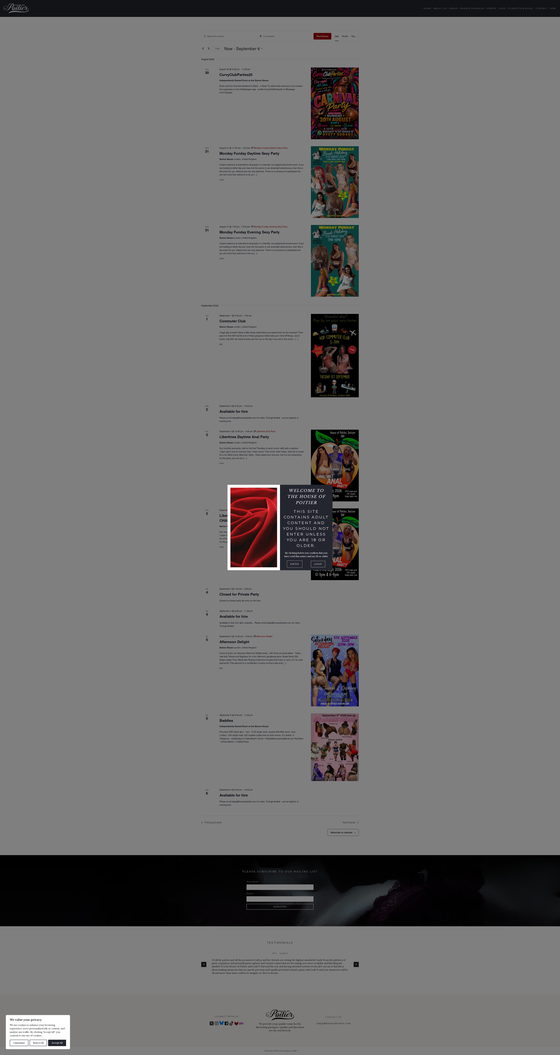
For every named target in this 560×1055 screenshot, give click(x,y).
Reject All (38, 1043)
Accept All (57, 1043)
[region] (38, 1032)
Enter (294, 564)
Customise (19, 1043)
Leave (318, 564)
